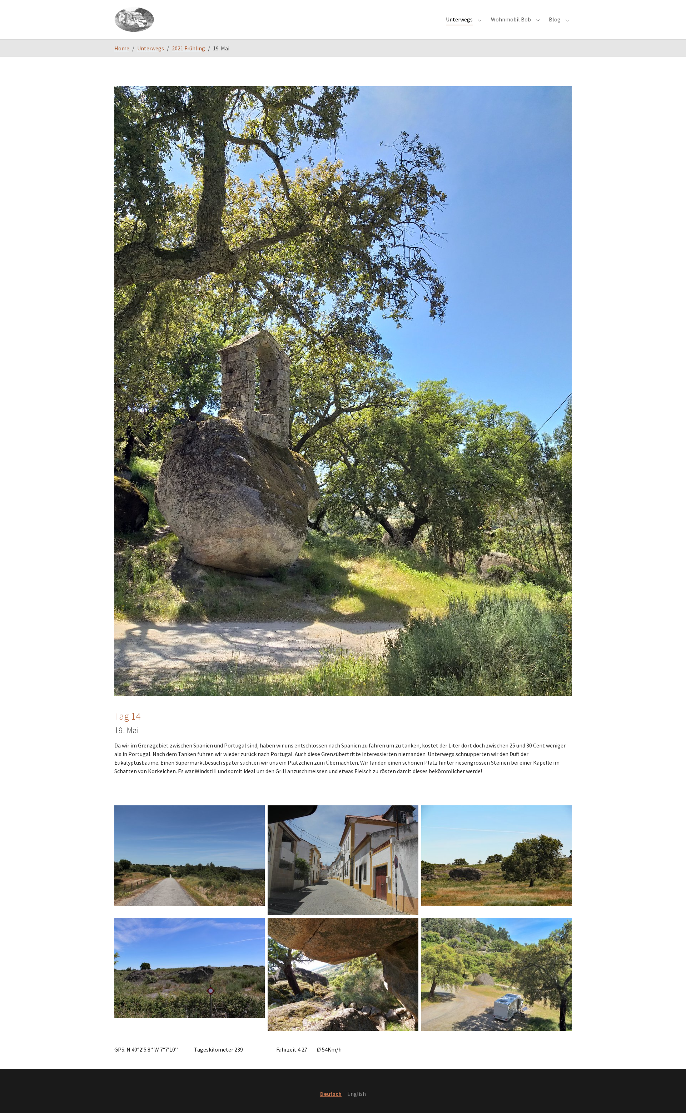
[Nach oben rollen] (670, 1097)
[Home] (134, 19)
